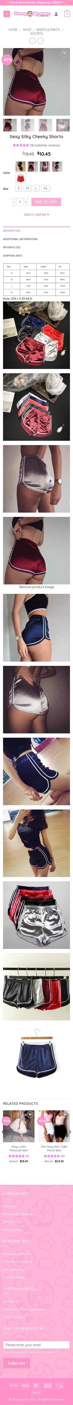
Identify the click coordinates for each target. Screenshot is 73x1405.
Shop (27, 30)
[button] (6, 14)
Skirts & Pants (48, 30)
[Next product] (32, 41)
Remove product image (36, 587)
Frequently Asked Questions (24, 1309)
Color (6, 172)
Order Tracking (14, 1317)
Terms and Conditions (19, 1214)
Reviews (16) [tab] (11, 247)
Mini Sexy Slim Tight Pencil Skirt (54, 1148)
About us (9, 1206)
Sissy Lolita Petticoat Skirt (19, 1148)
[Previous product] (40, 41)
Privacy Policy (13, 1230)
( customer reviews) (45, 145)
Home (13, 30)
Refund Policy (13, 1269)
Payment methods (16, 1254)
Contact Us (11, 1301)
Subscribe (16, 1363)
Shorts (36, 34)
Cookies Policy (14, 1277)
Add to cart (46, 202)
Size (5, 188)
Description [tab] (11, 230)
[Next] (63, 82)
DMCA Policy (12, 1222)
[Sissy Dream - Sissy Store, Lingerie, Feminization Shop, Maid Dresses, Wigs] (32, 14)
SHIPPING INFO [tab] (12, 255)
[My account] (56, 13)
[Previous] (9, 82)
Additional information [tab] (20, 239)
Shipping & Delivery (17, 1262)
